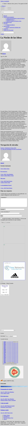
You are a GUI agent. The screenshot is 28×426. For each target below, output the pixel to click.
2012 (4, 360)
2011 (4, 361)
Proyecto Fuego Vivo (8, 417)
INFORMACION (7, 22)
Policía (9, 407)
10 (14, 343)
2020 (4, 349)
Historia (2, 400)
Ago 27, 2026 (4, 392)
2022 (4, 347)
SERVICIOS (6, 26)
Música (9, 175)
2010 (4, 362)
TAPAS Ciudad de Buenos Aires (13, 21)
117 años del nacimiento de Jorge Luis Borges (11, 149)
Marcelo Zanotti (10, 405)
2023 (4, 345)
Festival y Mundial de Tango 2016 (8, 148)
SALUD (5, 23)
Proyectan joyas (4, 171)
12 (17, 343)
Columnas (13, 400)
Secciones (3, 336)
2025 (4, 343)
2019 (4, 351)
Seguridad (3, 407)
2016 (4, 354)
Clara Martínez (9, 174)
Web (2, 215)
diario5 (4, 53)
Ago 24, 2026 (4, 412)
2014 (4, 357)
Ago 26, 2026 (4, 399)
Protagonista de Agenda (6, 389)
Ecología (9, 386)
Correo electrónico (5, 211)
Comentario (4, 197)
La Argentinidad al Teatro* (6, 185)
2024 (4, 344)
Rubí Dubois (9, 181)
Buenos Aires (5, 285)
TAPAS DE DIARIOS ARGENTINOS (15, 18)
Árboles (2, 386)
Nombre (3, 209)
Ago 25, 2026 (4, 405)
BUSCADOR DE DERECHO (13, 27)
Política (6, 400)
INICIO (5, 15)
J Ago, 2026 (3, 174)
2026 (4, 342)
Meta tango (3, 178)
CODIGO (5, 28)
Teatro (5, 182)
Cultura (2, 34)
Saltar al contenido (5, 1)
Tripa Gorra (9, 412)
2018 (4, 352)
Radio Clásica (6, 415)
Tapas (8, 168)
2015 (4, 356)
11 (16, 343)
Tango (2, 175)
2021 (4, 348)
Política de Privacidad (8, 30)
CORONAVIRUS (10, 25)
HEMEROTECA (10, 19)
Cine (2, 168)
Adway (5, 419)
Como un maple (4, 403)
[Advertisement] (14, 96)
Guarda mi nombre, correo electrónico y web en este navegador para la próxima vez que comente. (13, 219)
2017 (4, 353)
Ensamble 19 (6, 416)
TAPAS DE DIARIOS (8, 17)
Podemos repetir (5, 410)
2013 (4, 358)
